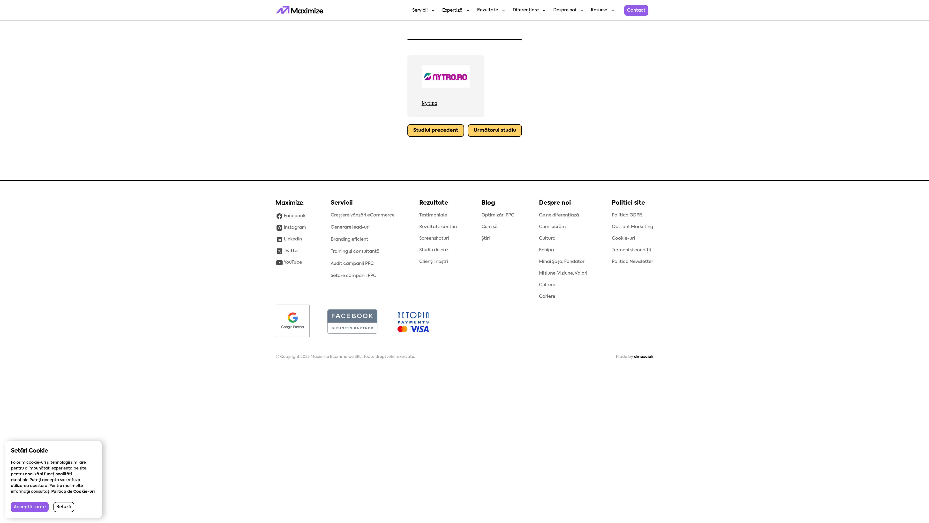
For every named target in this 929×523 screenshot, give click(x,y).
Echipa (546, 250)
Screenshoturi (434, 238)
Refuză (63, 507)
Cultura (547, 238)
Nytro (429, 103)
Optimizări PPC (497, 215)
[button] (422, 10)
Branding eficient (349, 239)
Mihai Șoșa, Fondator (561, 262)
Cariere (547, 296)
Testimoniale (433, 215)
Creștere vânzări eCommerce (363, 215)
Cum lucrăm (552, 227)
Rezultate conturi (438, 227)
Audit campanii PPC (352, 264)
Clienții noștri (433, 262)
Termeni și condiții (631, 250)
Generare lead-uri (350, 227)
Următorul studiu (495, 130)
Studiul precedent (435, 130)
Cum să (489, 227)
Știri (485, 238)
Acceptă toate (30, 507)
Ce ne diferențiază (559, 215)
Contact (636, 10)
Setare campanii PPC (353, 276)
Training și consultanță (355, 251)
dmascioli (643, 357)
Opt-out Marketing (632, 227)
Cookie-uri (623, 238)
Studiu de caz (433, 250)
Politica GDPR (627, 215)
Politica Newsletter (632, 262)
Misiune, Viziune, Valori (563, 273)
